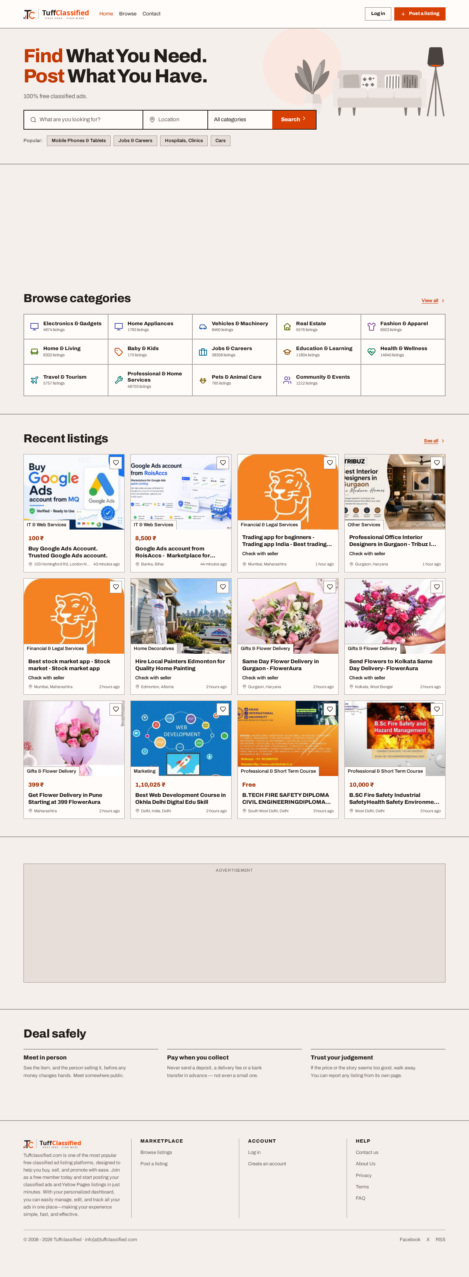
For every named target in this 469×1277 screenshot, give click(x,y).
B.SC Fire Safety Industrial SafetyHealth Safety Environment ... (394, 802)
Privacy (364, 1175)
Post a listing (153, 1163)
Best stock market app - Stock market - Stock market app (69, 664)
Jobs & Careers (135, 140)
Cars (220, 140)
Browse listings (156, 1152)
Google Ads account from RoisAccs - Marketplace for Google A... (172, 555)
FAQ (360, 1198)
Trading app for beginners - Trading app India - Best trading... (287, 540)
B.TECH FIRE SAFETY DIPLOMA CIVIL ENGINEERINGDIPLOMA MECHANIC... (285, 802)
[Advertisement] (234, 219)
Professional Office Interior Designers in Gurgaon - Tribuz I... (392, 540)
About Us (366, 1163)
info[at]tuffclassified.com (111, 1239)
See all (431, 440)
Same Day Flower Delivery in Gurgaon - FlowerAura (280, 664)
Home (106, 13)
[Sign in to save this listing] (116, 463)
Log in (378, 13)
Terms (362, 1186)
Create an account (267, 1163)
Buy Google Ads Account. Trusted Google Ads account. (68, 552)
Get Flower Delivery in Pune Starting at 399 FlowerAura (65, 798)
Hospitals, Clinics (184, 140)
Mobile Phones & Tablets (79, 140)
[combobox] (88, 120)
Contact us (367, 1152)
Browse (128, 13)
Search (291, 119)
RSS (441, 1239)
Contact (151, 13)
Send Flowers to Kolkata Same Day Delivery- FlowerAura (390, 664)
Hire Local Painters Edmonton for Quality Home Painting (180, 664)
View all (430, 300)
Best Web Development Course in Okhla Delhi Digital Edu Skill (180, 798)
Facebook (410, 1239)
